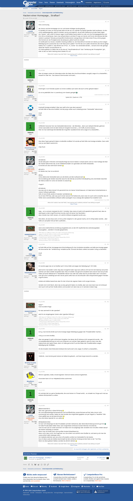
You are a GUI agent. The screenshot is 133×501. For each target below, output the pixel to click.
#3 (108, 85)
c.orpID (26, 18)
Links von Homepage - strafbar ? (40, 458)
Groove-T (103, 459)
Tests (46, 2)
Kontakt (32, 492)
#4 (108, 104)
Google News (65, 486)
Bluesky (44, 486)
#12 (108, 301)
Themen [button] (52, 2)
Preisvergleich (70, 2)
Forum (79, 2)
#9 (108, 225)
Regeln (41, 8)
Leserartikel (34, 8)
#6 (108, 138)
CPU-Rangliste (106, 6)
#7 (108, 157)
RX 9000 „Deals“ (72, 6)
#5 (108, 123)
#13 (108, 328)
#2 (108, 70)
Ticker (41, 2)
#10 (108, 244)
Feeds (27, 486)
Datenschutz (26, 494)
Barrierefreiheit (68, 492)
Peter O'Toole (73, 55)
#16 (108, 390)
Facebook (54, 486)
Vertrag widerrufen (48, 492)
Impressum (26, 492)
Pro (34, 115)
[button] (29, 8)
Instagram (76, 486)
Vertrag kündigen (58, 492)
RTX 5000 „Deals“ (60, 6)
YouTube (101, 486)
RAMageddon (50, 6)
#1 (108, 21)
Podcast (42, 6)
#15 (108, 371)
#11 (108, 263)
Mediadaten (39, 492)
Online (44, 459)
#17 (108, 405)
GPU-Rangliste (96, 6)
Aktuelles (25, 8)
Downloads (60, 2)
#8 (108, 208)
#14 (108, 353)
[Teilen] (106, 22)
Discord (35, 486)
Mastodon (87, 486)
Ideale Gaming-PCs (84, 6)
